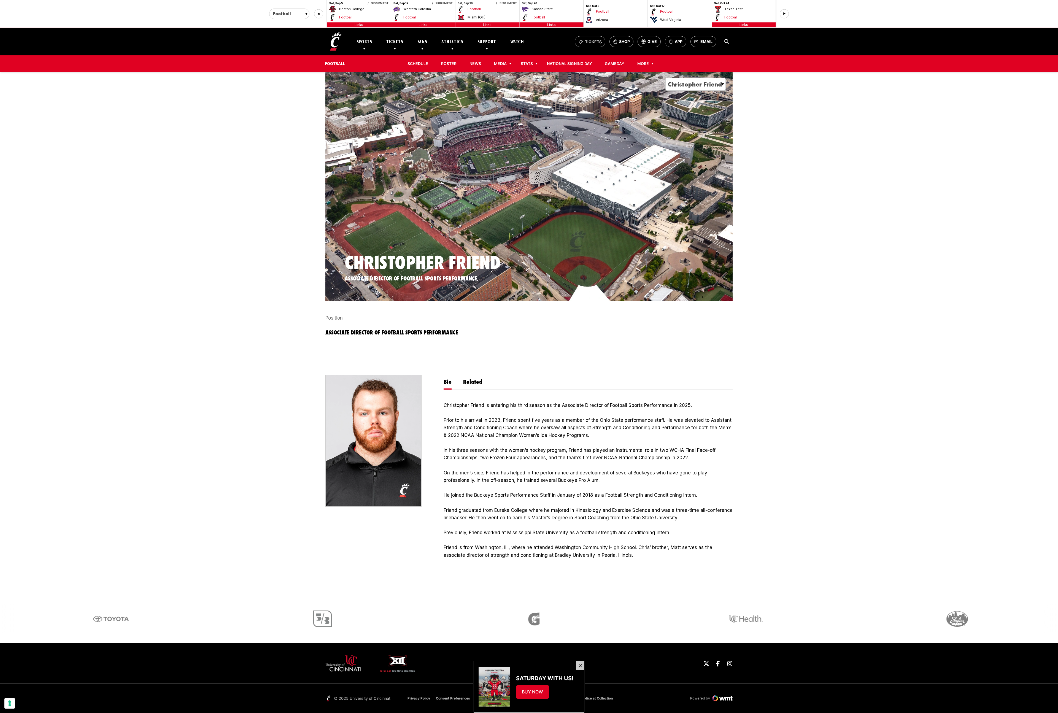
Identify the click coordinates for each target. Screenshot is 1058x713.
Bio (448, 382)
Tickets (394, 41)
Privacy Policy (418, 698)
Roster (449, 63)
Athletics (452, 41)
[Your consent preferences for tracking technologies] (9, 703)
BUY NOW (535, 693)
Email (705, 43)
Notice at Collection (597, 698)
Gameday (614, 63)
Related (472, 382)
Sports (364, 41)
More (643, 63)
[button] (318, 13)
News (475, 63)
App (678, 41)
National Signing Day (569, 63)
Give (651, 43)
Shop (623, 43)
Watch (517, 41)
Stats (527, 63)
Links (359, 25)
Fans (422, 41)
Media (500, 63)
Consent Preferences (453, 698)
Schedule (417, 63)
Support (486, 41)
